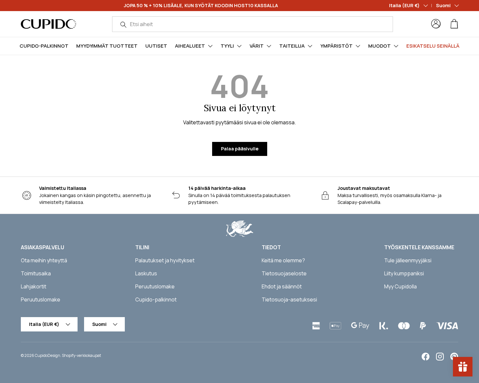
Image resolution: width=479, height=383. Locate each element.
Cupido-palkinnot (44, 45)
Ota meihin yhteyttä (44, 260)
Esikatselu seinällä (432, 45)
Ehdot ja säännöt (282, 286)
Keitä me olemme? (283, 260)
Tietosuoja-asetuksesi (289, 299)
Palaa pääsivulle (239, 149)
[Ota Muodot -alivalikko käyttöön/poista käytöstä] (396, 46)
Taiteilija (292, 45)
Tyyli (227, 45)
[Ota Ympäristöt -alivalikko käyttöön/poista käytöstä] (358, 46)
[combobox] (252, 24)
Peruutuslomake (40, 299)
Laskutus (146, 273)
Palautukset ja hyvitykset (165, 260)
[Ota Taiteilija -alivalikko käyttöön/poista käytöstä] (310, 46)
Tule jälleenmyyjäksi (407, 260)
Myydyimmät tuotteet (107, 45)
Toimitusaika (36, 273)
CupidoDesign (47, 355)
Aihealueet (190, 45)
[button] (454, 24)
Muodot (379, 45)
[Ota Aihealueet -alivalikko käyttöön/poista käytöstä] (210, 46)
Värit (257, 45)
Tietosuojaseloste (284, 273)
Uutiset (156, 45)
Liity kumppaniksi (404, 273)
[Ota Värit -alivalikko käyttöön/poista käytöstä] (269, 46)
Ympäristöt (336, 45)
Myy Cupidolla (400, 286)
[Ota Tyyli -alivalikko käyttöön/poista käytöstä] (239, 46)
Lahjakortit (33, 286)
